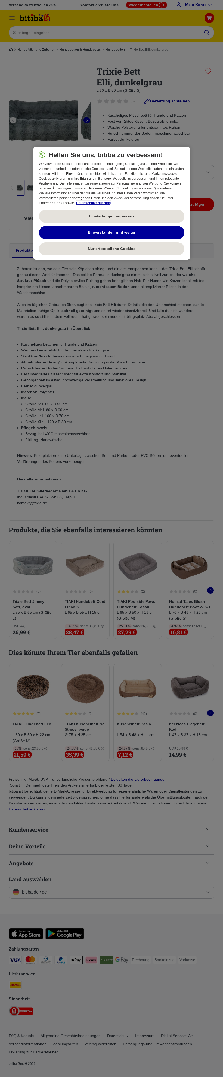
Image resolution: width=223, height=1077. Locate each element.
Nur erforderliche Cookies (111, 248)
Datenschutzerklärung (93, 203)
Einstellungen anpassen (111, 216)
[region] (111, 203)
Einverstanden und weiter (111, 232)
